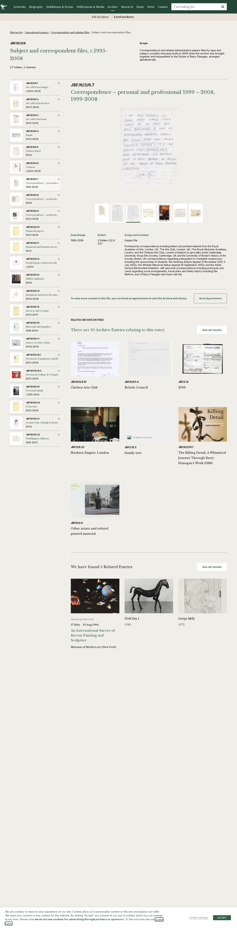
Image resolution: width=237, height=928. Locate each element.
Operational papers (37, 32)
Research (127, 6)
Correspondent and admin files (70, 32)
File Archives (100, 17)
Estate (140, 6)
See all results (212, 330)
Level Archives (124, 17)
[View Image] (102, 210)
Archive (113, 6)
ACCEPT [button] (222, 917)
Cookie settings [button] (198, 917)
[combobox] (195, 6)
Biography (36, 6)
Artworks (20, 6)
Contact (163, 6)
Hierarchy (16, 32)
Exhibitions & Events (59, 6)
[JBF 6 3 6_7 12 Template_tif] (149, 148)
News (150, 6)
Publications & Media (90, 6)
